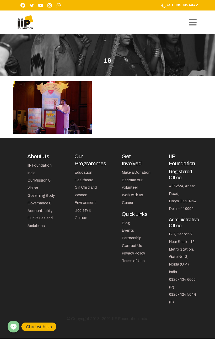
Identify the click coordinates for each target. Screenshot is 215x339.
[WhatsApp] (58, 5)
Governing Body (41, 196)
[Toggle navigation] (192, 22)
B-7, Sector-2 (180, 234)
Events (128, 230)
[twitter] (31, 5)
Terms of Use (133, 261)
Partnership (131, 238)
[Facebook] (22, 5)
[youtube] (40, 5)
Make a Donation (136, 172)
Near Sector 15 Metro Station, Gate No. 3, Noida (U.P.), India (182, 257)
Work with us (132, 195)
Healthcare (84, 180)
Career (127, 203)
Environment (85, 203)
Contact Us (132, 246)
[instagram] (49, 5)
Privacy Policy (133, 253)
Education (83, 172)
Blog (126, 223)
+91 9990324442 (182, 5)
